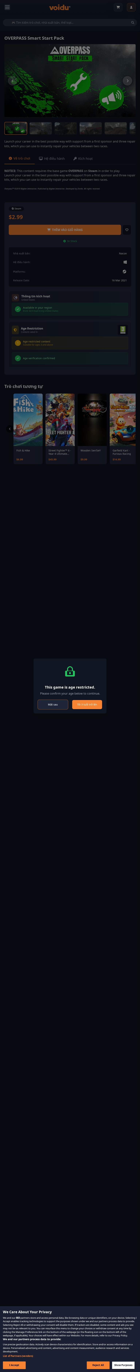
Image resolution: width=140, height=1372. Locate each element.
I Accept (14, 1365)
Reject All (98, 1365)
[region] (70, 1339)
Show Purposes (123, 1365)
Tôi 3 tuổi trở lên (87, 704)
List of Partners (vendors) (18, 1356)
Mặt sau (53, 704)
